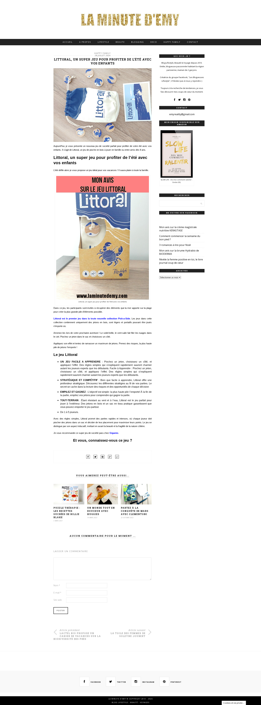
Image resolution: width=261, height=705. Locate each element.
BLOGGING (137, 42)
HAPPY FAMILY (172, 42)
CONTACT (192, 42)
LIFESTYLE (103, 42)
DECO (153, 42)
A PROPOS (85, 42)
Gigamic (114, 433)
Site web (57, 599)
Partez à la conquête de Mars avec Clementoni (134, 511)
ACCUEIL (68, 42)
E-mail (57, 592)
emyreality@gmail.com (182, 114)
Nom (56, 585)
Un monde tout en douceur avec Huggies (101, 511)
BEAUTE (120, 42)
